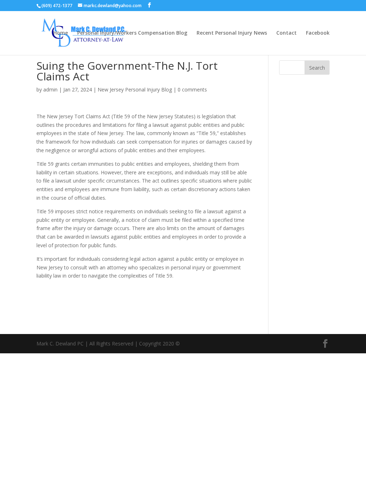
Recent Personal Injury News (232, 33)
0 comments (192, 89)
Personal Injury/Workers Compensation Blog (132, 33)
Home (60, 33)
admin (50, 89)
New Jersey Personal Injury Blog (135, 89)
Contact (286, 33)
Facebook (318, 33)
